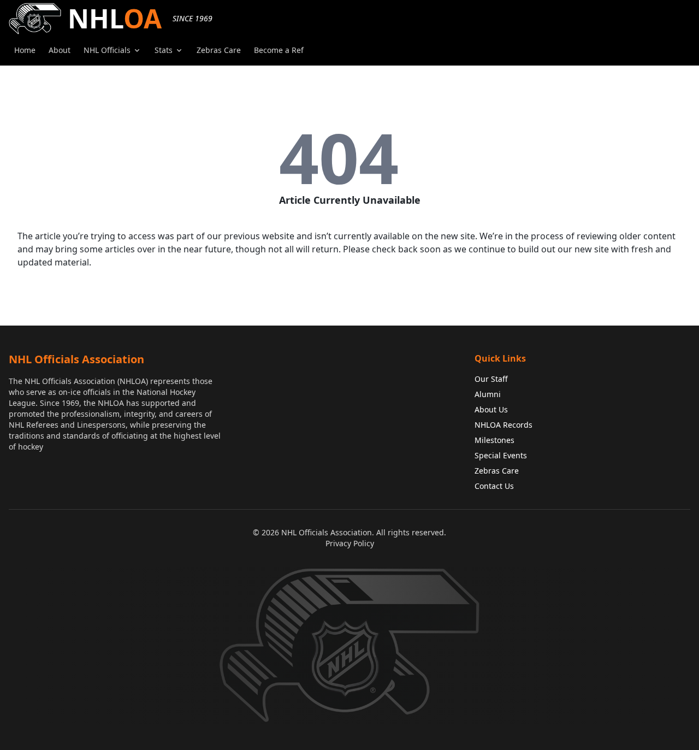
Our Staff (491, 379)
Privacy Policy (349, 543)
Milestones (494, 440)
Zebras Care (497, 470)
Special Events (501, 455)
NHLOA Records (503, 425)
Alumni (488, 394)
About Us (491, 409)
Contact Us (494, 486)
